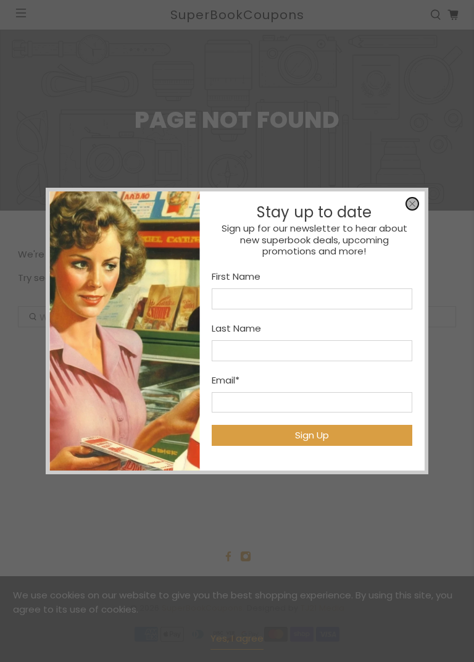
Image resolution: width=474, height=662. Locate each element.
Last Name (236, 328)
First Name (236, 276)
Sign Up (312, 435)
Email (225, 380)
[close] (412, 204)
